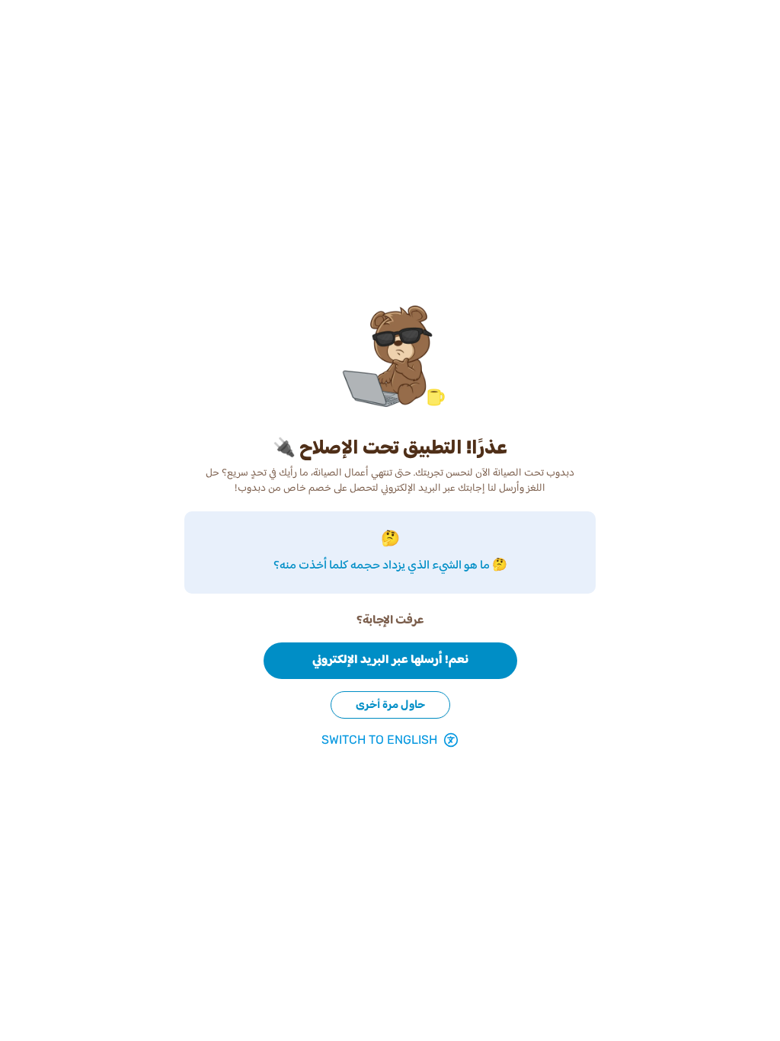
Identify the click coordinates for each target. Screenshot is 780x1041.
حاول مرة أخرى (390, 704)
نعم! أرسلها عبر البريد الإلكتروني (390, 660)
